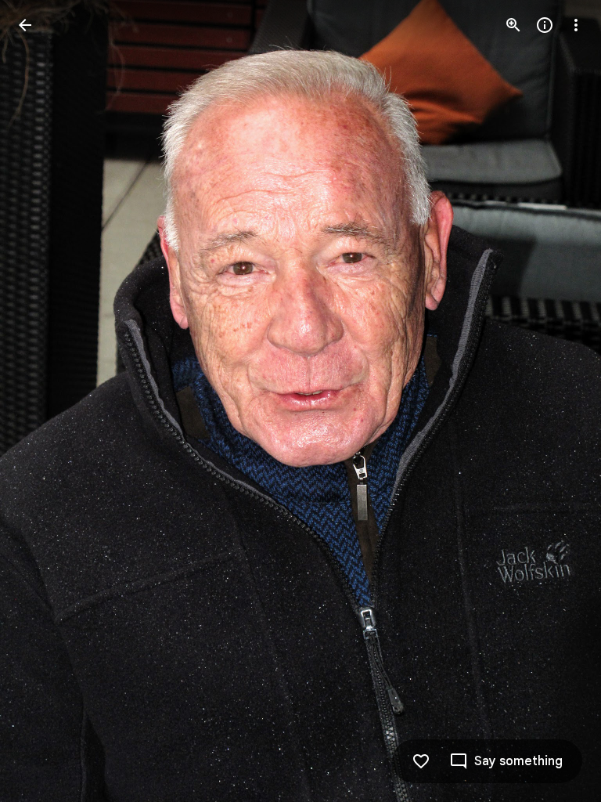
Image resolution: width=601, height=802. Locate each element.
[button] (44, 401)
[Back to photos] (25, 25)
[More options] (576, 25)
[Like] (421, 761)
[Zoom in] (513, 25)
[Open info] (544, 25)
